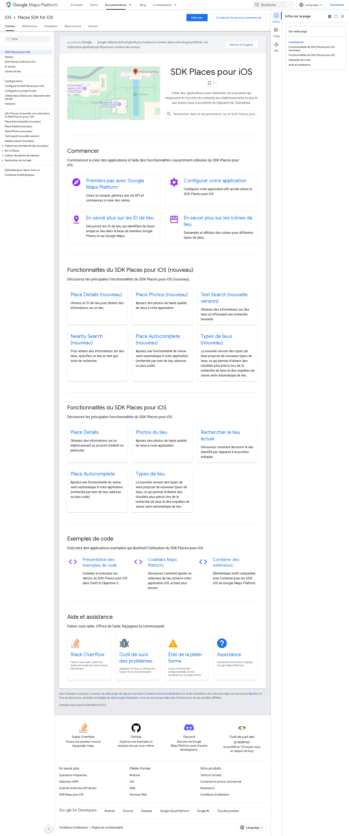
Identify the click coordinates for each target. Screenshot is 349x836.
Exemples (50, 26)
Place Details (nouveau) (96, 295)
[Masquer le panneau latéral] (49, 829)
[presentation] (162, 151)
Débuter (197, 17)
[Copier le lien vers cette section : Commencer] (105, 151)
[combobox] (273, 4)
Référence (29, 26)
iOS (8, 17)
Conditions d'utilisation (214, 794)
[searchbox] (27, 39)
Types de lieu (150, 474)
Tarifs (94, 5)
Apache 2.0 (255, 693)
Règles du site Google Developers (118, 697)
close (342, 16)
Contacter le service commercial (238, 17)
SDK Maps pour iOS (71, 794)
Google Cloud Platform (174, 811)
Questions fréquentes (73, 775)
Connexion (337, 4)
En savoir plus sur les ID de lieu (120, 218)
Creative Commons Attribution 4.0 (165, 693)
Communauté (162, 5)
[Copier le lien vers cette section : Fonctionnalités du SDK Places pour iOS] (172, 408)
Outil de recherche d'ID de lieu (78, 788)
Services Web (138, 794)
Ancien (93, 26)
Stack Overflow (87, 655)
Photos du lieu (151, 432)
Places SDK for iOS (35, 17)
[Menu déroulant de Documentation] (131, 5)
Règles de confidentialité (107, 827)
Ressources (73, 26)
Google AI (203, 811)
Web (132, 788)
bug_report (329, 16)
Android (135, 775)
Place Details (84, 432)
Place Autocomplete (92, 474)
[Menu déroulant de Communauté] (176, 5)
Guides (10, 26)
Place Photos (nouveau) (162, 295)
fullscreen (336, 16)
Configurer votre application (215, 181)
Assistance (229, 655)
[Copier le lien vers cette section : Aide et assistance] (118, 617)
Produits (77, 5)
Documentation (115, 5)
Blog (143, 5)
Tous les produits (228, 811)
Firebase (146, 811)
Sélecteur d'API (69, 781)
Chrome (128, 811)
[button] (26, 145)
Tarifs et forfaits (210, 775)
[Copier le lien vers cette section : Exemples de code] (119, 539)
